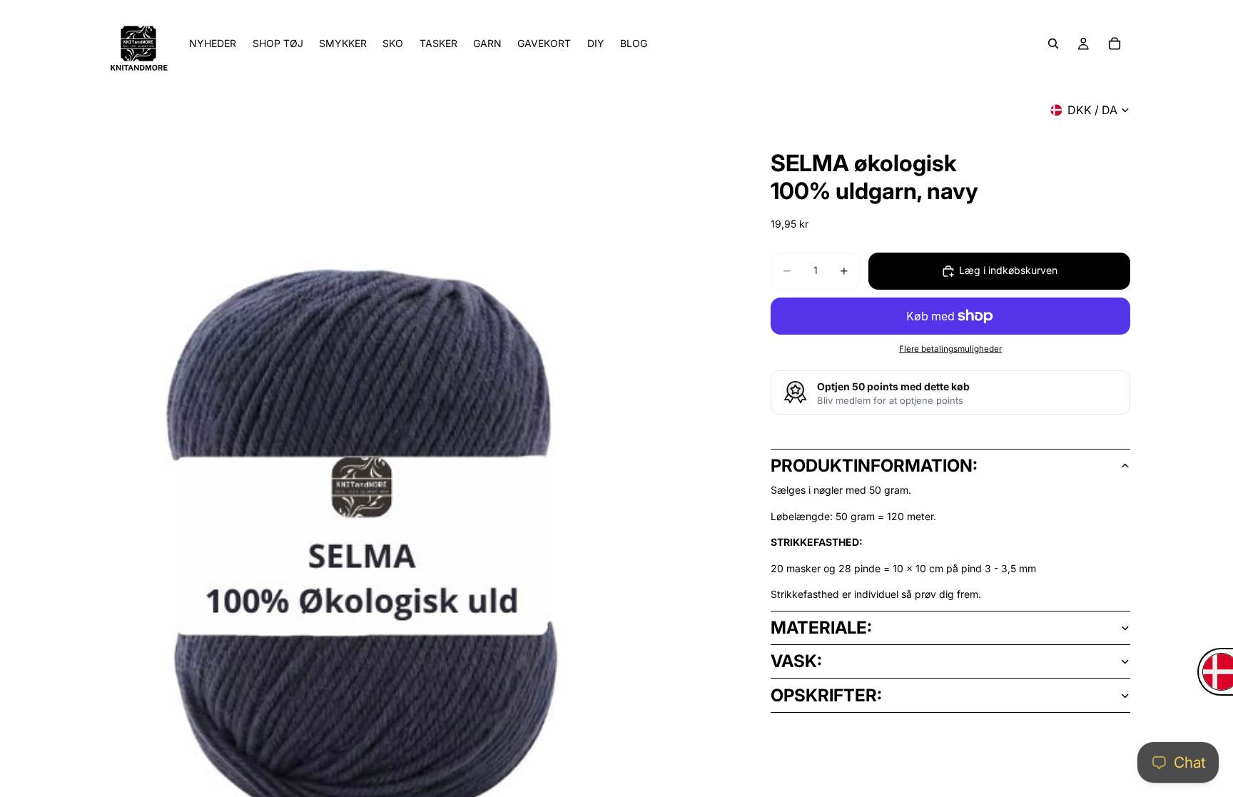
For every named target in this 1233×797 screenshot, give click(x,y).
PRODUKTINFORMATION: (874, 465)
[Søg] (1053, 43)
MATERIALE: (821, 627)
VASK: (796, 661)
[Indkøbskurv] (1114, 43)
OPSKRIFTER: (826, 695)
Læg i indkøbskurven (1008, 270)
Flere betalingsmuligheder (950, 349)
